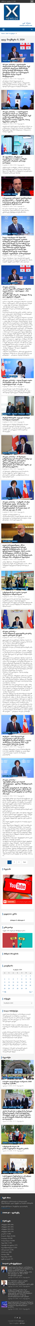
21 (17, 985)
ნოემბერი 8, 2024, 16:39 (9, 559)
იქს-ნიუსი (22, 1323)
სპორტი (28, 413)
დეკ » (30, 992)
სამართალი (4, 1252)
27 (13, 988)
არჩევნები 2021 (5, 1227)
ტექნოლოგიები (5, 1259)
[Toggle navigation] (3, 29)
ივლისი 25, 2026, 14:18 (9, 1151)
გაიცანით (5, 1077)
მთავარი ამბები (7, 60)
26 (9, 988)
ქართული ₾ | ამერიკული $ (17, 920)
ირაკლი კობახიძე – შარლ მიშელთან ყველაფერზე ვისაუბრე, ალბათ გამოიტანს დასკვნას (17, 633)
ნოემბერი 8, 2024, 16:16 (9, 747)
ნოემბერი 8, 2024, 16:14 (9, 796)
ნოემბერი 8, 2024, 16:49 (9, 256)
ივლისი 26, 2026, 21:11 (9, 1121)
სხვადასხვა (4, 1257)
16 (26, 982)
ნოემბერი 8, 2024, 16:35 (9, 596)
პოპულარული (5, 1240)
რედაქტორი (21, 79)
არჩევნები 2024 (5, 1229)
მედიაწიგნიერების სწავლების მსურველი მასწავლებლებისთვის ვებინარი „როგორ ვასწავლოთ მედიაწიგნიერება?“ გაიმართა (15, 1042)
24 (30, 985)
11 (4, 982)
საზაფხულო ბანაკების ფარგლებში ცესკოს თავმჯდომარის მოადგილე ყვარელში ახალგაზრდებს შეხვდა (15, 1049)
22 (21, 985)
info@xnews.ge (5, 1208)
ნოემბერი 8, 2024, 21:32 (9, 79)
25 (4, 988)
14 (17, 982)
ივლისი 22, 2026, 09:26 (9, 1188)
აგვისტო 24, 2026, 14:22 (15, 1309)
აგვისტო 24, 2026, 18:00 (15, 1286)
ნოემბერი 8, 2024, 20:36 (9, 165)
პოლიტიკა (14, 60)
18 (4, 985)
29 (21, 988)
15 (21, 982)
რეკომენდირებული (7, 1247)
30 (26, 988)
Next (24, 862)
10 (30, 979)
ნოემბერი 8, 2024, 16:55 (9, 206)
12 (9, 982)
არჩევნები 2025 (5, 1231)
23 (26, 985)
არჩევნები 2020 (5, 1224)
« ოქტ (4, 992)
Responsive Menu (32, 1)
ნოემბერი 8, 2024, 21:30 (9, 124)
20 (13, 985)
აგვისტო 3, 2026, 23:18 (9, 1086)
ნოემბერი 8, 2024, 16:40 (9, 512)
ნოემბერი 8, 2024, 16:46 (9, 299)
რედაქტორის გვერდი (7, 1245)
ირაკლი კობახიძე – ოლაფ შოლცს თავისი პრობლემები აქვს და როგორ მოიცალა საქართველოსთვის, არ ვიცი (17, 382)
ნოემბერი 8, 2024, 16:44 (9, 386)
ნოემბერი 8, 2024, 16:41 (9, 469)
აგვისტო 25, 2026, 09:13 (15, 1277)
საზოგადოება (22, 413)
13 (13, 982)
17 (30, 982)
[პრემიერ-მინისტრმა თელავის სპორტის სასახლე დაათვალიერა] (17, 406)
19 (9, 985)
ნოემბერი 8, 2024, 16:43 (9, 422)
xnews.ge (21, 1321)
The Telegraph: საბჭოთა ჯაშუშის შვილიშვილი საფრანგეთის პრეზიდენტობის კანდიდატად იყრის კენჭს (17, 1026)
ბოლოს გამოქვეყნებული (12, 1264)
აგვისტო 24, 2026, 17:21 (15, 1298)
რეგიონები (14, 413)
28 (17, 988)
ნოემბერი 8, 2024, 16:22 (9, 637)
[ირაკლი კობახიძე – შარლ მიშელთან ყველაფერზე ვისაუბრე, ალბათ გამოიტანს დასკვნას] (17, 619)
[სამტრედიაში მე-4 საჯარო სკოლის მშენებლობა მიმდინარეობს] (17, 580)
